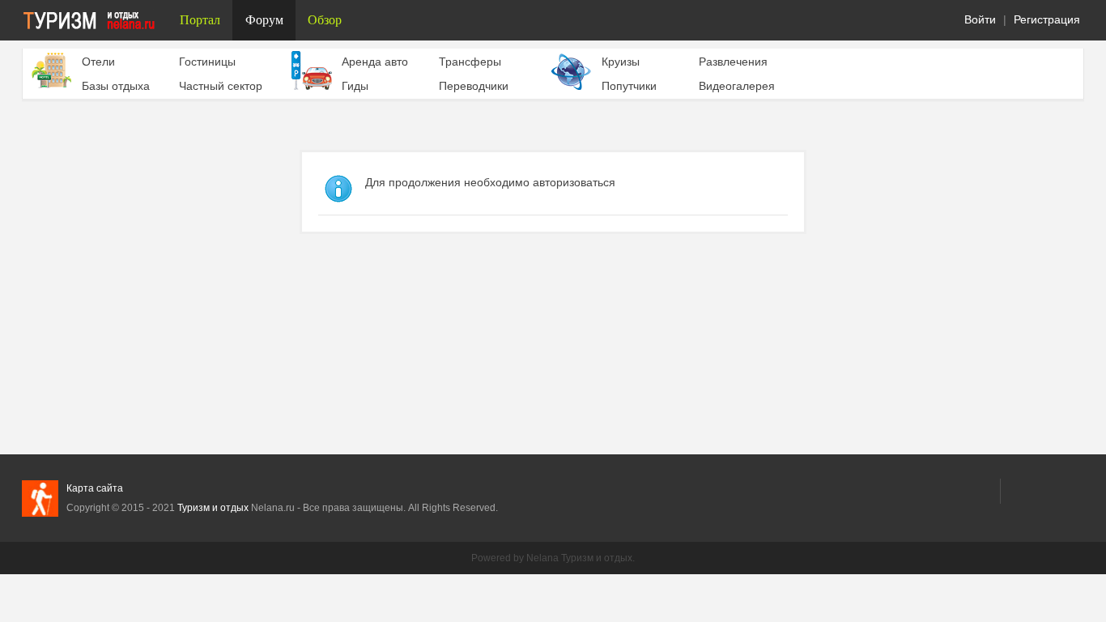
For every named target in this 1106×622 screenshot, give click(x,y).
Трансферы (470, 61)
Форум (264, 20)
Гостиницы (207, 61)
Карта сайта (94, 488)
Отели (98, 61)
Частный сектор (220, 85)
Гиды (355, 85)
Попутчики (629, 85)
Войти (980, 19)
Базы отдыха (116, 85)
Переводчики (473, 85)
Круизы (621, 61)
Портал (200, 20)
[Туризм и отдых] (95, 20)
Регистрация (1047, 19)
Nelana (542, 558)
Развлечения (733, 61)
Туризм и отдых (213, 507)
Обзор (325, 20)
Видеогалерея (737, 85)
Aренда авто (375, 61)
